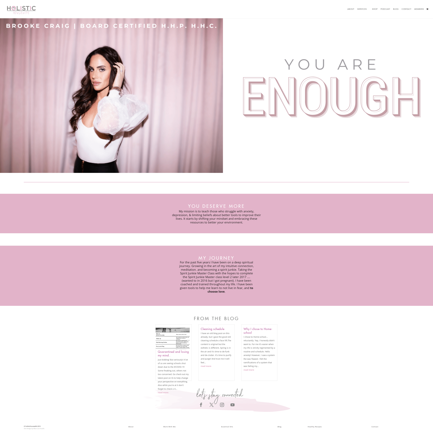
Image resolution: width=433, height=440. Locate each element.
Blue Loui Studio (38, 428)
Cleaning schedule (212, 328)
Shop (375, 8)
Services (362, 8)
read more (163, 392)
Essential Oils (227, 427)
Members (419, 8)
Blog (396, 8)
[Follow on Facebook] (201, 405)
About (350, 8)
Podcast (385, 8)
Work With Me (169, 427)
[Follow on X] (211, 405)
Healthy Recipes (315, 427)
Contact (406, 8)
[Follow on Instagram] (222, 405)
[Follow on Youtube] (232, 405)
